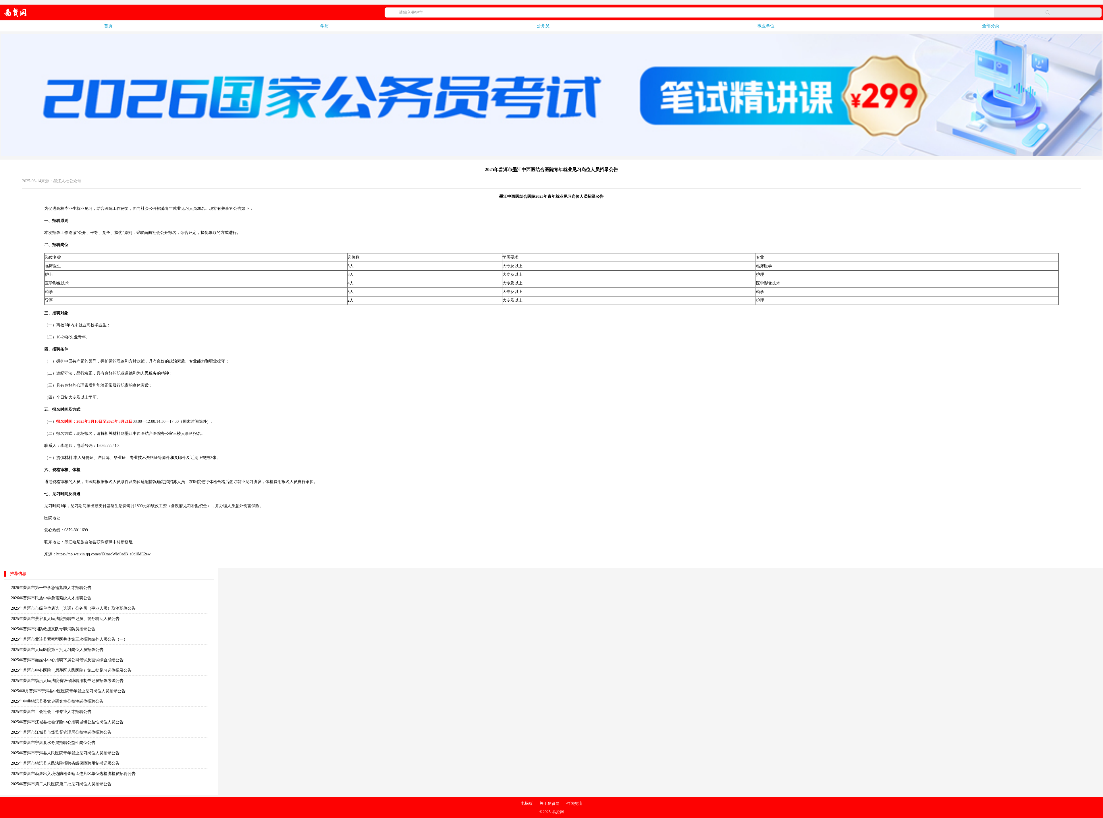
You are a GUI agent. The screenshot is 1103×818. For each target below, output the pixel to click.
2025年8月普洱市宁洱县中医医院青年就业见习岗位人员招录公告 (68, 691)
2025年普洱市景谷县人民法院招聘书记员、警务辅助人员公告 (65, 619)
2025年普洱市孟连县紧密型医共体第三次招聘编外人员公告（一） (69, 639)
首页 (108, 26)
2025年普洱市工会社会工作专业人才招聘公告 (51, 712)
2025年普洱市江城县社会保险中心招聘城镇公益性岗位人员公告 (67, 722)
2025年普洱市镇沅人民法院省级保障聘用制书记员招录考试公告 (67, 681)
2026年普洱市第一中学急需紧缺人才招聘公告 (51, 588)
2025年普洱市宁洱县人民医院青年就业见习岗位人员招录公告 (65, 753)
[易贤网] (15, 12)
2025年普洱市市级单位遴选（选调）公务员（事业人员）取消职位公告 (73, 608)
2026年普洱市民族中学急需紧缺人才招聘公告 (51, 598)
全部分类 (990, 26)
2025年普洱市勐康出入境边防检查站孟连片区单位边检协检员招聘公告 (73, 774)
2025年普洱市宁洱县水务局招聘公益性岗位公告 (53, 743)
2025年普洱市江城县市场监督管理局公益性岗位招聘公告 (61, 732)
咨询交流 (574, 803)
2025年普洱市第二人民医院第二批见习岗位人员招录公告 (61, 784)
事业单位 (765, 26)
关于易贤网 (549, 803)
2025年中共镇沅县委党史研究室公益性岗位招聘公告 (57, 701)
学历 (324, 26)
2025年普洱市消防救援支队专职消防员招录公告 (53, 629)
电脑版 (527, 803)
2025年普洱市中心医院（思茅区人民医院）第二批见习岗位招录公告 (71, 670)
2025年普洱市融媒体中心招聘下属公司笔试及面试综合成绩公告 (67, 660)
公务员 (543, 26)
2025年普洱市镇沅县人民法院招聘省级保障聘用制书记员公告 (65, 763)
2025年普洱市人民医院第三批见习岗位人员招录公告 (57, 650)
